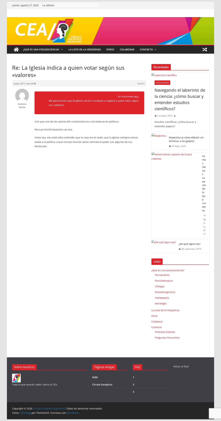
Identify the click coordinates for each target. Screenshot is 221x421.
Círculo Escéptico (102, 384)
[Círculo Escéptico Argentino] (16, 49)
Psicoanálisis (162, 275)
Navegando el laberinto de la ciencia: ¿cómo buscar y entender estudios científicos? (180, 99)
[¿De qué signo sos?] (163, 246)
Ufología (159, 286)
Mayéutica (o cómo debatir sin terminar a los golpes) (186, 139)
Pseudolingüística (165, 292)
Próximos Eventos (165, 332)
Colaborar (127, 49)
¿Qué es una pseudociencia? (41, 49)
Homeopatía (162, 297)
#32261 (141, 83)
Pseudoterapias (164, 280)
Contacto (146, 49)
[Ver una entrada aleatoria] (205, 49)
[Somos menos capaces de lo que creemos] (175, 195)
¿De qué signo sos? (189, 244)
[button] (61, 49)
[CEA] (16, 376)
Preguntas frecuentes (167, 337)
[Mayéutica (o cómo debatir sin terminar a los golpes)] (158, 142)
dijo (136, 96)
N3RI (95, 377)
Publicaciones (162, 82)
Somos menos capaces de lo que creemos (204, 183)
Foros (110, 49)
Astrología (160, 303)
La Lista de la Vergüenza (85, 49)
